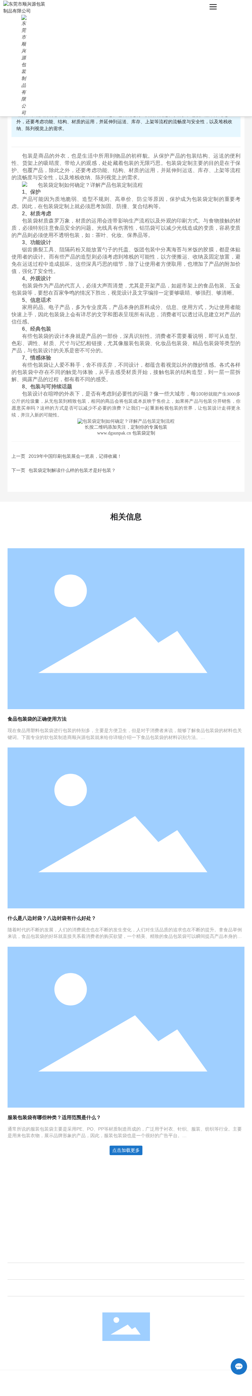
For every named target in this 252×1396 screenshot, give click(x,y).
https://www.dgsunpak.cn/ (47, 1226)
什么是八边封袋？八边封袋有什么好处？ (52, 918)
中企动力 (92, 1388)
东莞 (107, 1388)
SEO (192, 1388)
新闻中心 (20, 1287)
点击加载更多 (126, 1150)
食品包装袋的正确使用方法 (37, 719)
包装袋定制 (179, 163)
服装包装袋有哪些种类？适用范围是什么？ (54, 1117)
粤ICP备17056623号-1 (139, 1388)
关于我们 (20, 1254)
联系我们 (17, 1178)
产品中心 (20, 1271)
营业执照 (175, 1388)
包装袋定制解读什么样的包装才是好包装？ (72, 470)
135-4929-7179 (37, 1208)
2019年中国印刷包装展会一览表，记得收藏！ (75, 456)
